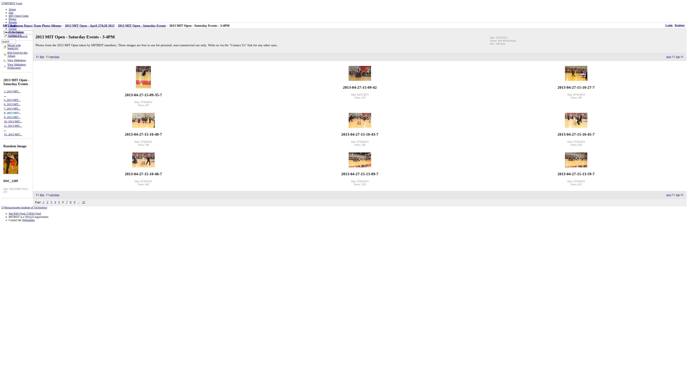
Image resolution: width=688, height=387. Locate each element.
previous (54, 56)
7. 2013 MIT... (12, 108)
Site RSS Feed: (18, 213)
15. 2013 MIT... (13, 134)
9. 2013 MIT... (12, 117)
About (12, 9)
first (42, 56)
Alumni (13, 25)
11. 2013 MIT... (13, 125)
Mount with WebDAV (14, 47)
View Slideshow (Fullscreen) (16, 66)
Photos (12, 19)
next (668, 56)
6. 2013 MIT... (12, 104)
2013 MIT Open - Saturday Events (142, 25)
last (678, 56)
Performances (16, 32)
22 (83, 202)
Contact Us (15, 35)
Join (11, 12)
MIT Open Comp (18, 15)
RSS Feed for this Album (17, 54)
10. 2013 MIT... (13, 121)
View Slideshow (16, 60)
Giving (12, 28)
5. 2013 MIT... (12, 100)
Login (669, 25)
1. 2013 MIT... (12, 91)
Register (680, 25)
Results (13, 22)
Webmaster (28, 220)
